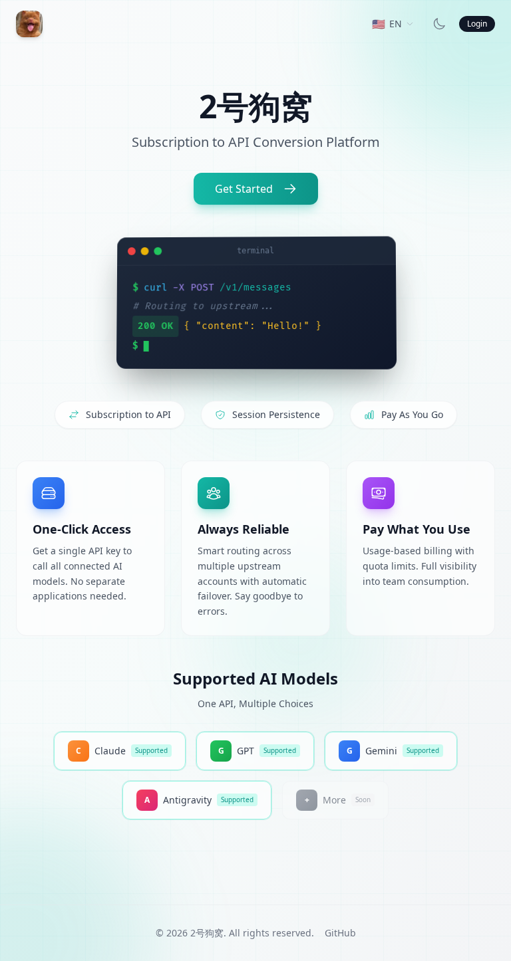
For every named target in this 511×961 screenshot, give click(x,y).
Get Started (244, 188)
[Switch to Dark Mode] (439, 24)
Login (477, 23)
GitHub (340, 932)
